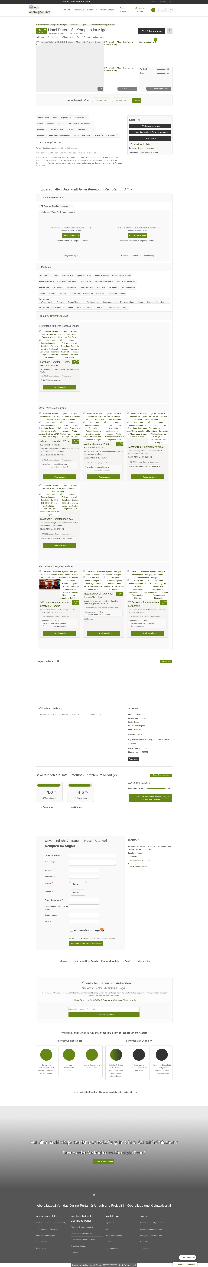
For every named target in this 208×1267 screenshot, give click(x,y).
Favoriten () (186, 1264)
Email (47, 922)
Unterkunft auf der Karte (140, 144)
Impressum (109, 1223)
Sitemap (108, 1242)
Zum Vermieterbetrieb (52, 197)
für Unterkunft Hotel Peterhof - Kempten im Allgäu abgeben (46, 1069)
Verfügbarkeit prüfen (153, 31)
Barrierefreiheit (188, 1257)
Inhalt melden (144, 961)
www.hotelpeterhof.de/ (149, 152)
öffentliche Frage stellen (105, 1014)
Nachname (49, 877)
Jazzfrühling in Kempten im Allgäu (146, 447)
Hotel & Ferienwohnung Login (161, 2)
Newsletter (144, 1242)
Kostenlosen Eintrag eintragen (82, 1233)
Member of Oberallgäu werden (85, 1240)
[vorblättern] (98, 66)
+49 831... (140, 148)
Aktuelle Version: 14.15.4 (127, 1265)
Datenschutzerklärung (80, 938)
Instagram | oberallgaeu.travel (151, 1223)
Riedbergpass (41, 1248)
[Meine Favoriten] (153, 10)
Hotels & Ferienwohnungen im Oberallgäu (52, 1223)
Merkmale (46, 267)
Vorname (48, 870)
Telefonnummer (51, 915)
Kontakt (76, 1252)
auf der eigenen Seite (139, 1067)
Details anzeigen (60, 387)
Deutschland (138, 729)
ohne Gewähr (126, 961)
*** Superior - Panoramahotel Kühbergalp (143, 604)
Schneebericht (41, 1242)
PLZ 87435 (143, 718)
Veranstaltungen (107, 10)
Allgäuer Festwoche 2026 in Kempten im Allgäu (55, 443)
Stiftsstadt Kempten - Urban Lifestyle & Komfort (55, 604)
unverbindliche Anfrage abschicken (86, 943)
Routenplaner (166, 661)
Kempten (137, 722)
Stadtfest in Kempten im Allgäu (56, 519)
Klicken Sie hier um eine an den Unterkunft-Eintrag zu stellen (105, 1000)
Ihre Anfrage (50, 862)
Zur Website (151, 138)
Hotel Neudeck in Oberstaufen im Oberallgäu (99, 595)
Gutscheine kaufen (140, 10)
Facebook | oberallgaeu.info (151, 1229)
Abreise (48, 892)
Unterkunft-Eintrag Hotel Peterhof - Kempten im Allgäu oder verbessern (116, 1070)
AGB (107, 1229)
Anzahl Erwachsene (53, 900)
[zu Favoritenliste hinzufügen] (39, 44)
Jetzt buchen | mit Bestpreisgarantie (151, 132)
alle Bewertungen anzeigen (159, 89)
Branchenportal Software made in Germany (87, 1265)
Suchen (170, 10)
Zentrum (138, 735)
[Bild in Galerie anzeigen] (121, 53)
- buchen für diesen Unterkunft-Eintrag (162, 1069)
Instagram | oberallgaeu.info (151, 1235)
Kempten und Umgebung (146, 740)
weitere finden (69, 1067)
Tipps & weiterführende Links (53, 316)
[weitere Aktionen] (169, 31)
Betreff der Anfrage (52, 855)
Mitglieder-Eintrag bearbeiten (82, 1227)
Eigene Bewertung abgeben (162, 775)
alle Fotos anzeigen (128, 89)
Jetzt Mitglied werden (104, 1161)
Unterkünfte (66, 10)
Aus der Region (123, 10)
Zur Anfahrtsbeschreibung (140, 860)
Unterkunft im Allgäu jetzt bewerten (151, 797)
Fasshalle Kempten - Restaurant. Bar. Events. (55, 364)
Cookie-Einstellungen (71, 236)
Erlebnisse (92, 10)
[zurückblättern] (42, 66)
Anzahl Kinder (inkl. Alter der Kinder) (56, 908)
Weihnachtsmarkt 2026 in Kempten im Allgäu (97, 446)
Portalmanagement (112, 1248)
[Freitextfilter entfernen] (165, 9)
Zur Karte (133, 857)
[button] (70, 66)
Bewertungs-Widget (78, 1246)
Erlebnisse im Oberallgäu (45, 1235)
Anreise (48, 883)
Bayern (142, 726)
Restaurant (79, 10)
